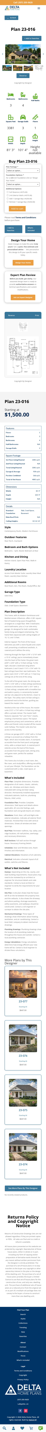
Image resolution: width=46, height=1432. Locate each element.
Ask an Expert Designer (23, 297)
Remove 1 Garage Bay (22, 202)
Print (37, 315)
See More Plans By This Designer (23, 1188)
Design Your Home (23, 263)
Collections (23, 1323)
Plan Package (12, 167)
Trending (23, 1327)
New (23, 1332)
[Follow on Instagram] (26, 1411)
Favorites (23, 1336)
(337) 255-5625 (23, 1399)
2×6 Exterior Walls (20, 195)
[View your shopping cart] (31, 1428)
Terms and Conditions (25, 217)
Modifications (23, 1351)
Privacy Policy (23, 1379)
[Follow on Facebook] (20, 1411)
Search (23, 1314)
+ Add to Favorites (31, 38)
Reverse (23, 75)
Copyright (23, 1375)
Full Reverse (18, 192)
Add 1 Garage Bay (20, 199)
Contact (23, 1347)
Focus (23, 1356)
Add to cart (17, 208)
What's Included (31, 229)
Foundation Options (15, 175)
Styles (23, 1319)
